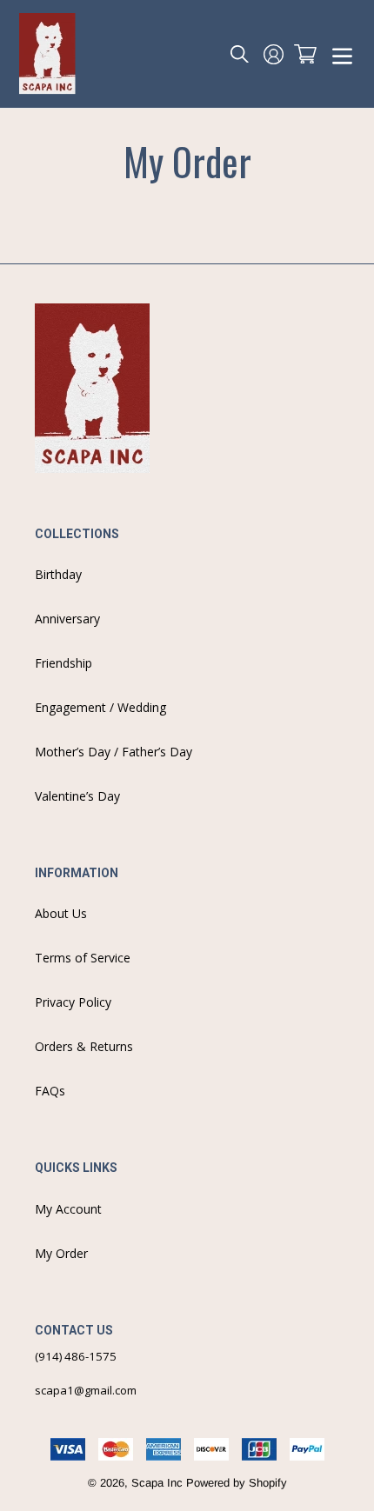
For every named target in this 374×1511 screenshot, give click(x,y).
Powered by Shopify (236, 1482)
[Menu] (342, 54)
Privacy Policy (73, 1002)
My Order (61, 1253)
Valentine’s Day (77, 796)
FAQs (50, 1090)
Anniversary (67, 618)
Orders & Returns (84, 1046)
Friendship (63, 663)
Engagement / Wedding (100, 707)
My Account (68, 1209)
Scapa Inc (157, 1482)
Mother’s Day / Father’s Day (113, 751)
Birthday (58, 574)
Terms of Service (82, 957)
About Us (61, 913)
